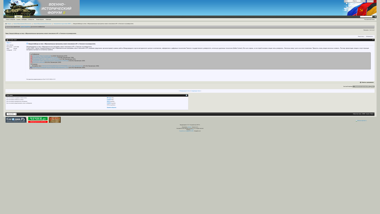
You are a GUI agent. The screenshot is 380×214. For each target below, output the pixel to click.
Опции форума (40, 19)
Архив (368, 114)
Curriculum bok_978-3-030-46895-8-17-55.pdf (44, 57)
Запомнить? (350, 3)
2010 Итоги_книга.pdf (38, 62)
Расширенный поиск (369, 19)
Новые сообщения (10, 19)
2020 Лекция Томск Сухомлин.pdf (41, 56)
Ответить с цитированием (368, 82)
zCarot (192, 129)
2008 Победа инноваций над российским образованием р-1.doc (50, 67)
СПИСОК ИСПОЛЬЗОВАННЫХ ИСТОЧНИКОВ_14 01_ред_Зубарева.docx (62, 66)
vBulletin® (189, 127)
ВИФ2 (363, 114)
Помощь (370, 1)
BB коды (109, 97)
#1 (373, 39)
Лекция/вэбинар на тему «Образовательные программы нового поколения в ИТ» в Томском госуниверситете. (42, 33)
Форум (18, 17)
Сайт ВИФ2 (26, 17)
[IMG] (108, 101)
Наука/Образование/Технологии (22, 23)
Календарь (24, 19)
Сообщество (31, 19)
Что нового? (9, 17)
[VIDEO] (109, 103)
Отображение (369, 36)
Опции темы (360, 36)
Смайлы (109, 99)
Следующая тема (195, 91)
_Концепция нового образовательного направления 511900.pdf (50, 60)
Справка (18, 19)
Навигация (48, 19)
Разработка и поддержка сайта (186, 131)
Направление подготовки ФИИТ (62, 23)
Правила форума (111, 107)
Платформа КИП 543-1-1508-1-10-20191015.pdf (45, 59)
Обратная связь (357, 114)
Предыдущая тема (185, 91)
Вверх (372, 86)
